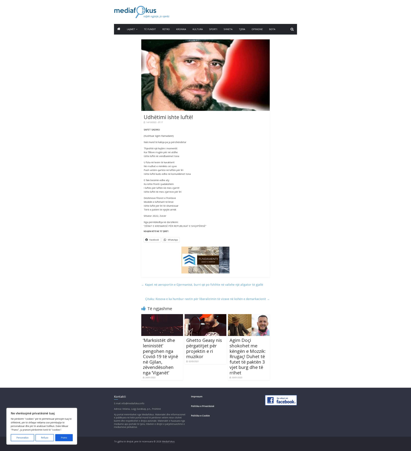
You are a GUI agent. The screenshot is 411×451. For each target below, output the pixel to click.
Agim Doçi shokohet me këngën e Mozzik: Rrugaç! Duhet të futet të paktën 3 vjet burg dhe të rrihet (248, 356)
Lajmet (131, 29)
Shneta (228, 29)
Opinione (257, 29)
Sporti (213, 29)
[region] (41, 426)
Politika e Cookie (200, 415)
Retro (166, 29)
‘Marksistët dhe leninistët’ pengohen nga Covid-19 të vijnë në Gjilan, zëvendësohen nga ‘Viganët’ (160, 356)
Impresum (196, 396)
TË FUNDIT (150, 29)
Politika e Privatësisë (202, 406)
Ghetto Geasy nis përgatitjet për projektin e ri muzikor (204, 348)
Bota (272, 29)
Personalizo (22, 437)
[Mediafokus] (119, 29)
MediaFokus (168, 441)
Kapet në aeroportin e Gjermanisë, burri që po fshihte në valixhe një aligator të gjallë (202, 284)
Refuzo (44, 437)
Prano (64, 437)
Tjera (242, 29)
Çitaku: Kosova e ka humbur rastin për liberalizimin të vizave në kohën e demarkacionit (207, 299)
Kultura (197, 29)
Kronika (181, 29)
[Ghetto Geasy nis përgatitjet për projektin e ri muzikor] (205, 316)
